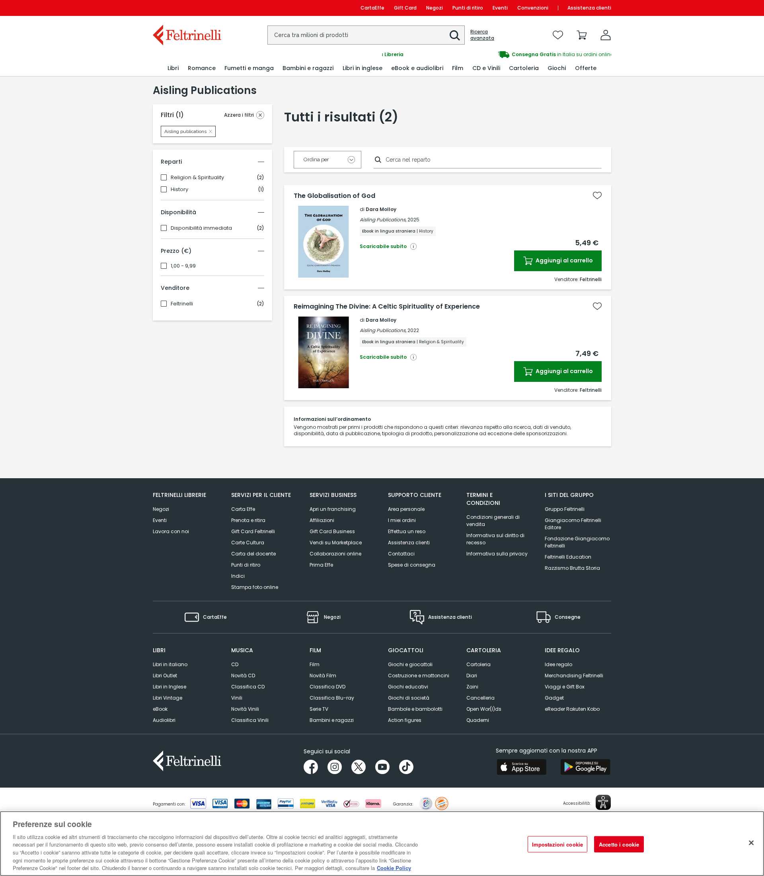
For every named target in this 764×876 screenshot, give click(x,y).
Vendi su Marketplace (336, 542)
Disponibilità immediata (201, 228)
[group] (496, 54)
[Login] (605, 35)
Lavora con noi (171, 531)
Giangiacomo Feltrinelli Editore (573, 524)
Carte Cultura (247, 542)
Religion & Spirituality (197, 177)
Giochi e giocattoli (410, 664)
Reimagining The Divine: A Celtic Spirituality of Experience (387, 306)
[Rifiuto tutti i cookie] (751, 842)
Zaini (472, 686)
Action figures (404, 720)
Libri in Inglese (169, 686)
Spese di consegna (411, 564)
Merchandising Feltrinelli (574, 675)
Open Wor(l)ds (483, 709)
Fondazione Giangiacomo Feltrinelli (577, 542)
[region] (382, 843)
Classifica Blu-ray (332, 697)
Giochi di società (408, 697)
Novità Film (323, 675)
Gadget (554, 697)
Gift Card (405, 7)
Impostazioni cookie (557, 844)
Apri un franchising (333, 509)
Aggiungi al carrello (563, 260)
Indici (238, 576)
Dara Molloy (381, 209)
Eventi (500, 7)
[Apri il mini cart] (582, 35)
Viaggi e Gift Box (565, 686)
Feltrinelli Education (568, 556)
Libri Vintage (167, 697)
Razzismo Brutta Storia (572, 568)
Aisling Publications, (383, 219)
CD (234, 664)
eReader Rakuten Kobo (572, 709)
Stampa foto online (254, 587)
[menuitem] (173, 68)
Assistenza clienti (589, 7)
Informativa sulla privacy (497, 553)
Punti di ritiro (467, 7)
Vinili (236, 697)
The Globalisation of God (334, 196)
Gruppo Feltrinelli (565, 509)
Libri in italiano (170, 664)
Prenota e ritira (248, 520)
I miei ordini (402, 520)
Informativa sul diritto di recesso (495, 539)
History (179, 189)
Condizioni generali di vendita (493, 521)
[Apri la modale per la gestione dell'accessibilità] (603, 802)
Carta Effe (243, 509)
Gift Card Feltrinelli (253, 531)
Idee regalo (558, 664)
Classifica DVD (327, 686)
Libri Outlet (165, 675)
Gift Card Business (332, 531)
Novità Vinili (245, 709)
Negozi (434, 7)
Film (315, 664)
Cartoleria (478, 664)
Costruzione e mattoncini (418, 675)
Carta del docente (253, 553)
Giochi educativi (408, 686)
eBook (160, 709)
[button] (455, 35)
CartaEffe (372, 7)
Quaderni (477, 720)
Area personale (406, 509)
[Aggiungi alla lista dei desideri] (597, 195)
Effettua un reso (406, 531)
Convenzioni (532, 7)
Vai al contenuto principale (186, 8)
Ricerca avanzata (482, 35)
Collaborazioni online (335, 553)
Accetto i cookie (619, 844)
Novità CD (243, 675)
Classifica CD (248, 686)
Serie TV (319, 709)
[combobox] (366, 35)
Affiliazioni (322, 520)
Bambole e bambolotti (415, 709)
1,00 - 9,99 (183, 266)
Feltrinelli (182, 304)
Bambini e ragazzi (332, 720)
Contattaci (401, 553)
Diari (471, 675)
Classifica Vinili (250, 720)
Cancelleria (480, 697)
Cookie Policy (394, 868)
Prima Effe (321, 564)
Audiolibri (164, 720)
